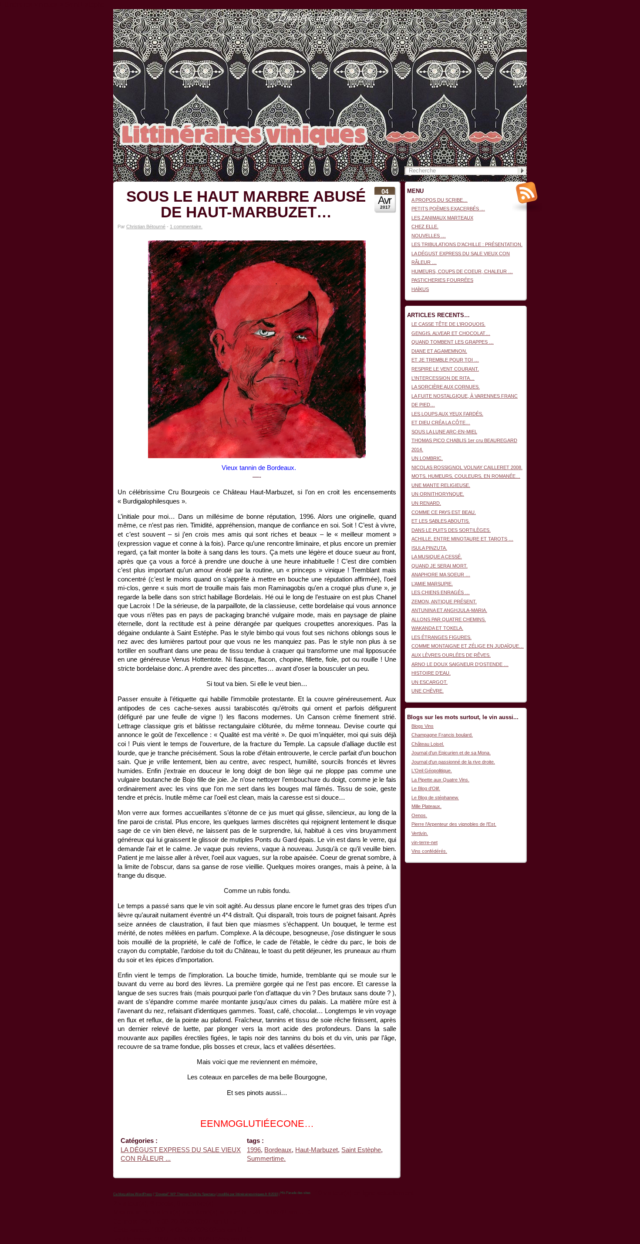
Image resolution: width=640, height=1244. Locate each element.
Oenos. (419, 815)
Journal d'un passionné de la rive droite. (453, 761)
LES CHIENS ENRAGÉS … (440, 592)
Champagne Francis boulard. (442, 734)
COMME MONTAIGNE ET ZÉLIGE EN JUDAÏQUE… (467, 646)
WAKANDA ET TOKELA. (437, 628)
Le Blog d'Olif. (425, 788)
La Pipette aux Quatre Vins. (440, 779)
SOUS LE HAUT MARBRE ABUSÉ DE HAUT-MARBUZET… (246, 204)
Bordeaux (278, 1149)
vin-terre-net (424, 842)
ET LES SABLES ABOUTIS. (440, 521)
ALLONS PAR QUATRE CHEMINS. (448, 619)
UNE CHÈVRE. (427, 690)
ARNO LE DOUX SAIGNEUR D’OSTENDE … (460, 664)
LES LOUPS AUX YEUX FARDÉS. (447, 413)
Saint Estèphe (361, 1149)
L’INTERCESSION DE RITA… (443, 378)
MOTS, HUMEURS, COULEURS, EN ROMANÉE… (465, 476)
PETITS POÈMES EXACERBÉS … (448, 208)
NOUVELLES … (428, 235)
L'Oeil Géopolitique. (431, 770)
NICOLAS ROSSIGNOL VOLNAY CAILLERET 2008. (466, 467)
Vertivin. (419, 833)
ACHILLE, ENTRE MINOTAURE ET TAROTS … (462, 538)
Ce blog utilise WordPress (132, 1194)
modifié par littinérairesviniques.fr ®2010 (247, 1194)
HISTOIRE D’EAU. (431, 673)
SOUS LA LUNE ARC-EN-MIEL (444, 431)
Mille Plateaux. (426, 806)
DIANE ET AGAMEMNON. (439, 351)
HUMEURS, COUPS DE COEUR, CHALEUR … (462, 271)
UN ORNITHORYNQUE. (437, 494)
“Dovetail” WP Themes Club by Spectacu (185, 1194)
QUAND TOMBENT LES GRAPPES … (452, 342)
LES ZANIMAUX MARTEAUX (442, 217)
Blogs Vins (422, 726)
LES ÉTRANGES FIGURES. (441, 637)
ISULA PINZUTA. (429, 548)
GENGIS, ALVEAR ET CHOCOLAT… (450, 333)
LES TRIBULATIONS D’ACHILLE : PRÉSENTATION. (466, 244)
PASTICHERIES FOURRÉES (442, 280)
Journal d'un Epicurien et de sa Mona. (451, 752)
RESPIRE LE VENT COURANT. (445, 369)
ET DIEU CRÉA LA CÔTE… (440, 422)
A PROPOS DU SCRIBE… (439, 200)
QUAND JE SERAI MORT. (439, 565)
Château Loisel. (427, 744)
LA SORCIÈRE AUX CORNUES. (445, 386)
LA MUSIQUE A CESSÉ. (436, 556)
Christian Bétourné (145, 226)
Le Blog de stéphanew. (435, 797)
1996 (254, 1149)
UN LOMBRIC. (427, 458)
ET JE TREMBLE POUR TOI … (445, 359)
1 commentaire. (186, 226)
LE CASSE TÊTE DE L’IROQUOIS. (448, 324)
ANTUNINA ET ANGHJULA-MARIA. (449, 610)
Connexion (515, 13)
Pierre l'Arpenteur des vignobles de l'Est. (453, 824)
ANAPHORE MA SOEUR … (440, 574)
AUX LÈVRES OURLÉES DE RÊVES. (451, 655)
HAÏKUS (420, 289)
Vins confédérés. (429, 851)
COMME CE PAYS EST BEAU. (443, 512)
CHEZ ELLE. (424, 226)
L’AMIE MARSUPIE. (432, 583)
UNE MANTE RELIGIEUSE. (440, 485)
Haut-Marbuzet (316, 1149)
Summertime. (266, 1158)
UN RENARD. (426, 503)
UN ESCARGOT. (429, 682)
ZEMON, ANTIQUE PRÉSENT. (444, 601)
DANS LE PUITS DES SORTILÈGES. (451, 530)
